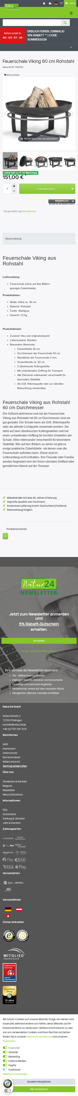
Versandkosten (29, 211)
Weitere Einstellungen (15, 1074)
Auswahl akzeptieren (39, 1081)
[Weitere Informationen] (5, 536)
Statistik (13, 1052)
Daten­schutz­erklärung (39, 1036)
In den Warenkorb (46, 188)
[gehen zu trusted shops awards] (9, 994)
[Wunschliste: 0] (61, 3)
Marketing (14, 1056)
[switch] (7, 1091)
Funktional (14, 1069)
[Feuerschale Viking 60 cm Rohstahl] (12, 161)
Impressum (9, 1041)
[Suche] (65, 22)
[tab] (39, 238)
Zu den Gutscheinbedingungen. (39, 651)
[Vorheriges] (6, 114)
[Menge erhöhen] (14, 186)
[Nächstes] (72, 114)
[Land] (56, 3)
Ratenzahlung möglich (19, 509)
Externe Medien (17, 1060)
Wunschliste (12, 75)
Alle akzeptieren (39, 1089)
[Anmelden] (44, 3)
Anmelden (39, 640)
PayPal (12, 1065)
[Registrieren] (51, 3)
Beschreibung (13, 238)
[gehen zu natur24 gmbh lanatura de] (9, 972)
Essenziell (14, 1047)
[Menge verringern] (14, 191)
